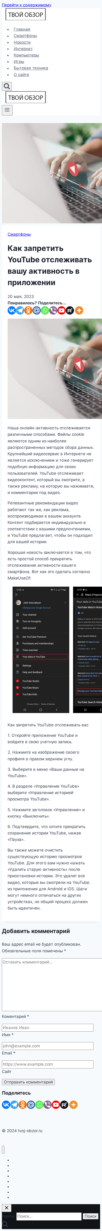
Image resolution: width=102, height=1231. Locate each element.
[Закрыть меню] (3, 1150)
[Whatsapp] (45, 310)
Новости (22, 42)
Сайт (6, 1071)
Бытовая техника (31, 68)
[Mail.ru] (36, 310)
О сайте (21, 74)
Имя (8, 1034)
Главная (22, 29)
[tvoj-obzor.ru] (25, 18)
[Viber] (53, 310)
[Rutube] (70, 310)
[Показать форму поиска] (7, 86)
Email (8, 1053)
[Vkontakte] (12, 310)
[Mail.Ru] (31, 1105)
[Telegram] (20, 310)
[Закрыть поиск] (6, 1208)
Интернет (23, 48)
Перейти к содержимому (26, 5)
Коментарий (15, 1016)
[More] (79, 310)
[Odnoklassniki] (28, 310)
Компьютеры (26, 55)
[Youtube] (61, 310)
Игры (19, 61)
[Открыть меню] (7, 110)
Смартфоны (25, 36)
